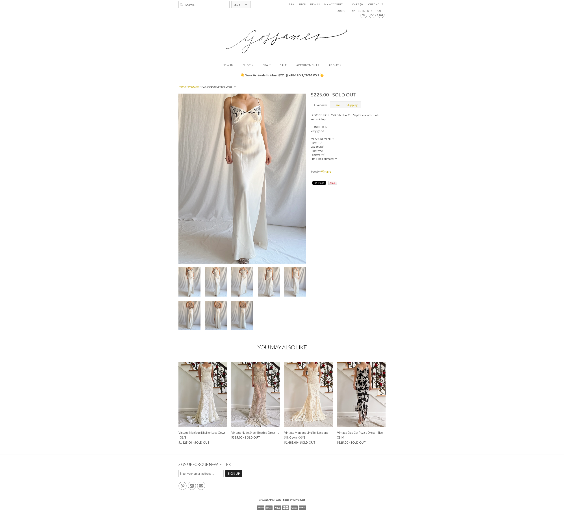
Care (337, 105)
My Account (333, 4)
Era (291, 4)
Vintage (326, 171)
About (342, 10)
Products (193, 86)
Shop (302, 4)
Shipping (352, 105)
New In (315, 4)
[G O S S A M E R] (282, 37)
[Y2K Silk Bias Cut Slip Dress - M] (189, 282)
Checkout (375, 4)
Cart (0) (358, 4)
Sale (380, 10)
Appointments (362, 10)
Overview (320, 105)
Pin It (332, 183)
